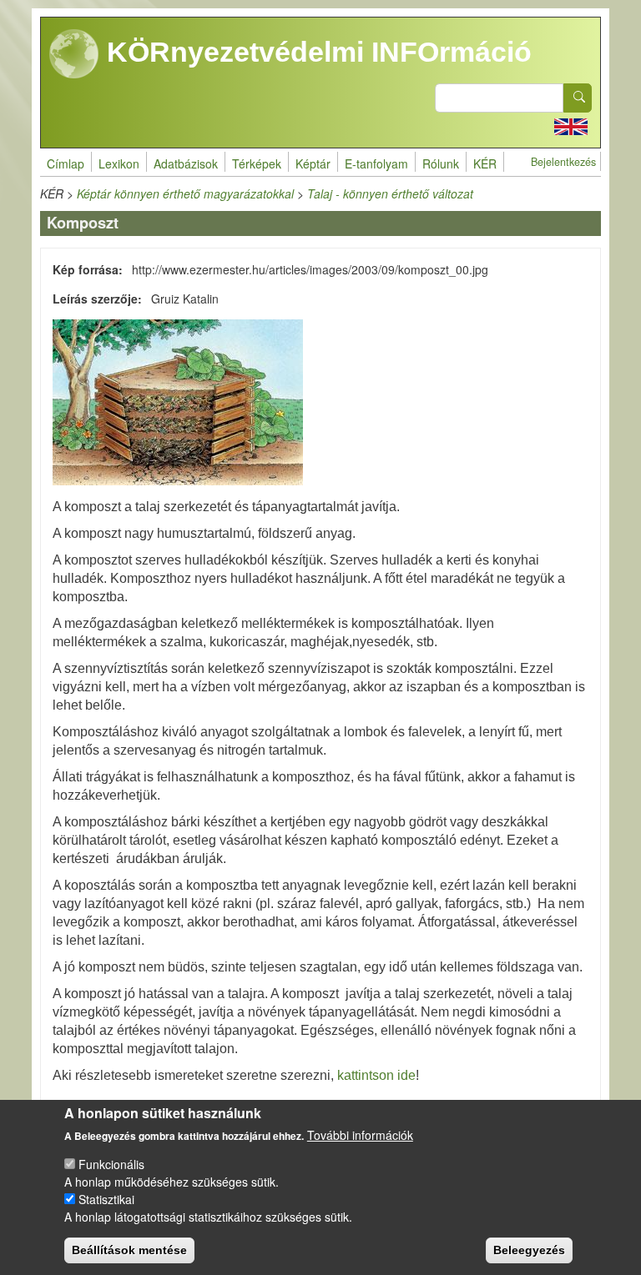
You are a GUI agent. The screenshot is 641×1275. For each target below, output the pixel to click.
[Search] (577, 98)
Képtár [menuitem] (313, 163)
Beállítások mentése (129, 1250)
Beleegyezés (529, 1250)
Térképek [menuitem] (256, 163)
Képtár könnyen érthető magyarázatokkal (185, 193)
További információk (360, 1135)
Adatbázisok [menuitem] (186, 163)
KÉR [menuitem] (485, 163)
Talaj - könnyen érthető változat (390, 193)
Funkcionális (111, 1164)
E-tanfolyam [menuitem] (376, 163)
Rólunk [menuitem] (440, 163)
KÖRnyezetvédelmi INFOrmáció (315, 52)
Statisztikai (106, 1199)
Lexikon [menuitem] (118, 163)
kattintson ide (376, 1075)
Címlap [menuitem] (65, 163)
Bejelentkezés (563, 161)
